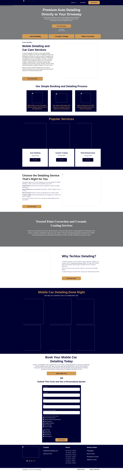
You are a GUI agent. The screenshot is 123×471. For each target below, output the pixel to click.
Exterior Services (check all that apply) (51, 416)
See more (35, 159)
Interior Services (46, 429)
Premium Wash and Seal (49, 417)
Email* (44, 404)
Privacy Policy (81, 469)
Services (73, 2)
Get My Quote (61, 439)
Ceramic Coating (61, 36)
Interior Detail (47, 431)
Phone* (44, 398)
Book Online (94, 2)
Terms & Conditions (94, 469)
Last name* (45, 392)
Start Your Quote (61, 26)
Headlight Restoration (49, 423)
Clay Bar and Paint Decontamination (52, 419)
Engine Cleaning (48, 421)
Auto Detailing (35, 36)
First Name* (45, 386)
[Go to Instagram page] (29, 461)
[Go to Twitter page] (34, 461)
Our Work (82, 2)
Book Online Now (61, 373)
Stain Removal (47, 432)
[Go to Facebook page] (27, 461)
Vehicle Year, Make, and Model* (49, 410)
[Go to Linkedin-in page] (32, 461)
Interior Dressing (48, 436)
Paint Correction (88, 36)
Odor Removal (47, 434)
